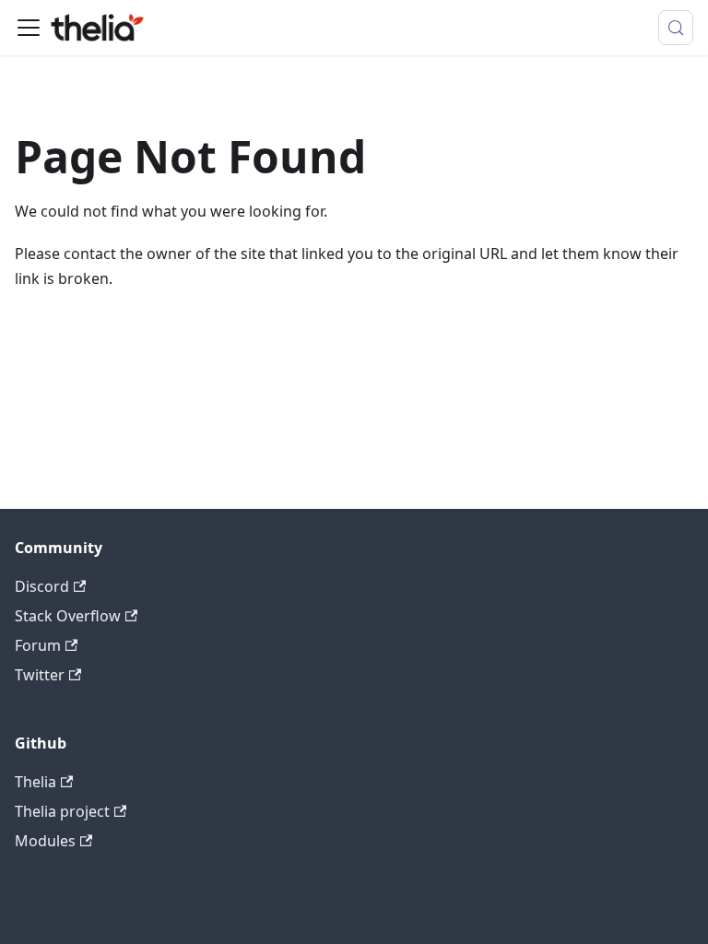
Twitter (40, 675)
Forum (38, 645)
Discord (42, 586)
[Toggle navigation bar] (28, 27)
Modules (45, 841)
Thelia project (62, 811)
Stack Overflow (68, 616)
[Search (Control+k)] (675, 27)
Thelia (35, 782)
